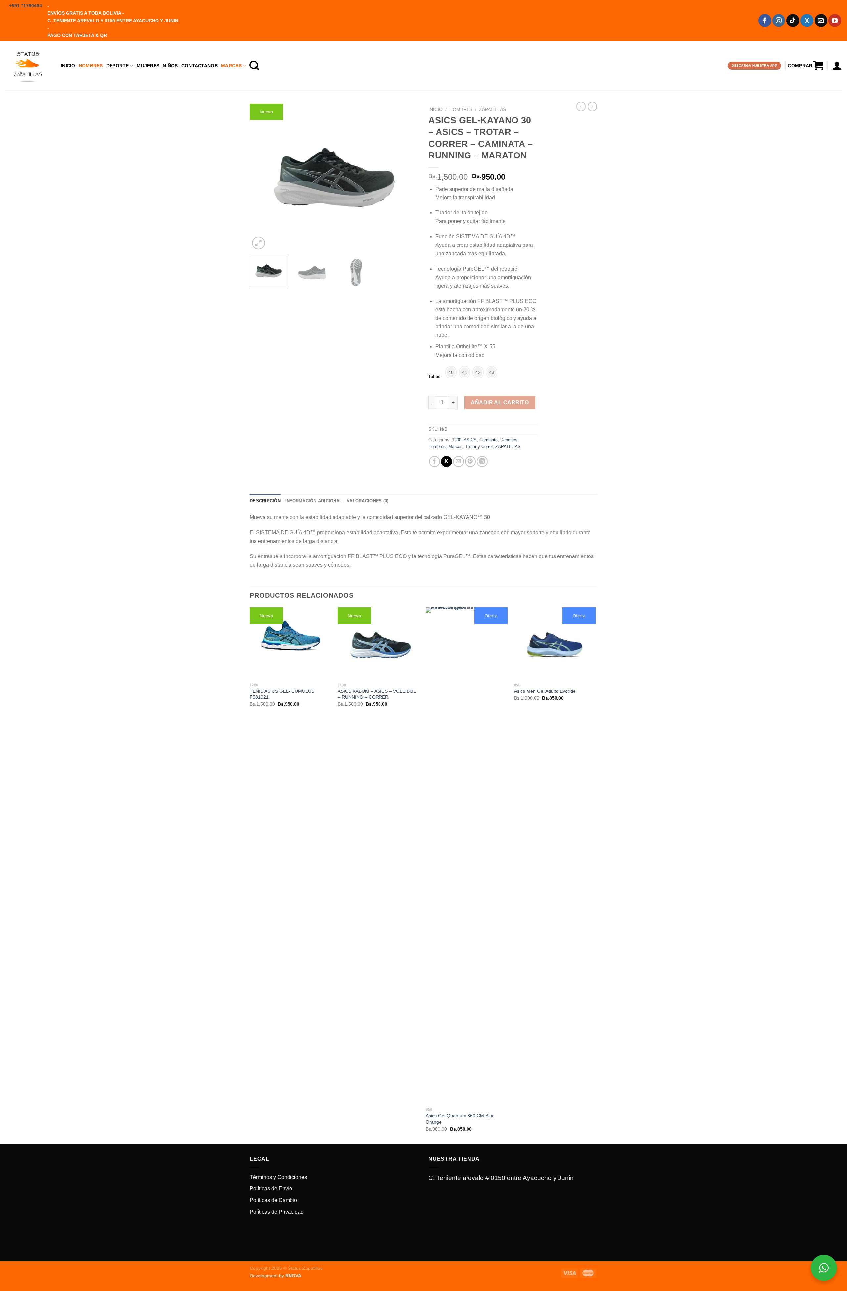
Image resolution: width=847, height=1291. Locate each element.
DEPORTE (117, 65)
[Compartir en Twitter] (446, 461)
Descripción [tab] (265, 500)
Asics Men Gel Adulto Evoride (545, 691)
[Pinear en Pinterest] (470, 461)
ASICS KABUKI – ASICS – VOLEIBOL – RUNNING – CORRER (377, 694)
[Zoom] (258, 243)
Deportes (508, 439)
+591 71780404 (25, 5)
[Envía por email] (458, 461)
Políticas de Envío (271, 1188)
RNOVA (293, 1275)
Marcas (231, 65)
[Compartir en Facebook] (434, 461)
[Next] (407, 177)
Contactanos (199, 65)
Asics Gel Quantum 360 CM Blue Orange (460, 1119)
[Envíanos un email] (821, 20)
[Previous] (261, 177)
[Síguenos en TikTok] (792, 20)
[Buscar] (254, 65)
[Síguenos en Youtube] (834, 20)
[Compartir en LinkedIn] (482, 461)
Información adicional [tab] (313, 500)
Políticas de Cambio (273, 1200)
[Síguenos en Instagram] (778, 20)
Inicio (68, 65)
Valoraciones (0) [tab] (367, 500)
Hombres (91, 65)
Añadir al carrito (500, 402)
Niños (170, 65)
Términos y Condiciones (278, 1177)
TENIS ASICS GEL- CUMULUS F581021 (282, 694)
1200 (456, 439)
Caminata (488, 439)
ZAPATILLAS (492, 109)
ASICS (470, 439)
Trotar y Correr (479, 446)
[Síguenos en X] (806, 20)
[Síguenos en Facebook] (764, 20)
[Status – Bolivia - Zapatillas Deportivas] (28, 65)
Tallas (434, 376)
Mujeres (148, 65)
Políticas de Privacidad (277, 1212)
